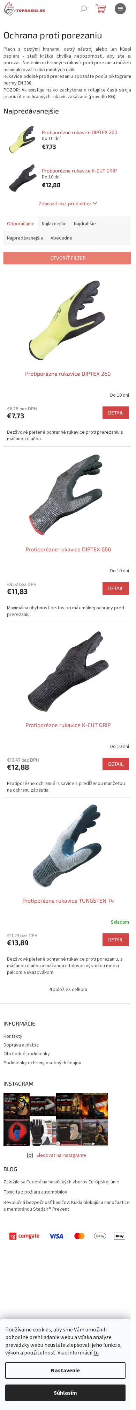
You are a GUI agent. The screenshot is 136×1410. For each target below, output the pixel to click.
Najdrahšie (85, 223)
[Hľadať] (84, 9)
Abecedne (61, 238)
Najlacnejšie (54, 223)
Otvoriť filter (68, 258)
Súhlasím (65, 1393)
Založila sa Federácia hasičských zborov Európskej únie (61, 1182)
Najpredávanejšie (25, 238)
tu (96, 1353)
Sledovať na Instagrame (61, 1155)
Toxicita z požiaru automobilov (35, 1192)
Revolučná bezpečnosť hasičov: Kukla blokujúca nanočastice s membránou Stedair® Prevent (66, 1206)
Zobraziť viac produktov (65, 203)
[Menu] (120, 9)
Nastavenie (65, 1370)
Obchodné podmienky (26, 1053)
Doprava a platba (21, 1045)
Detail (115, 413)
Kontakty (12, 1036)
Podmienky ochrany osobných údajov (42, 1062)
